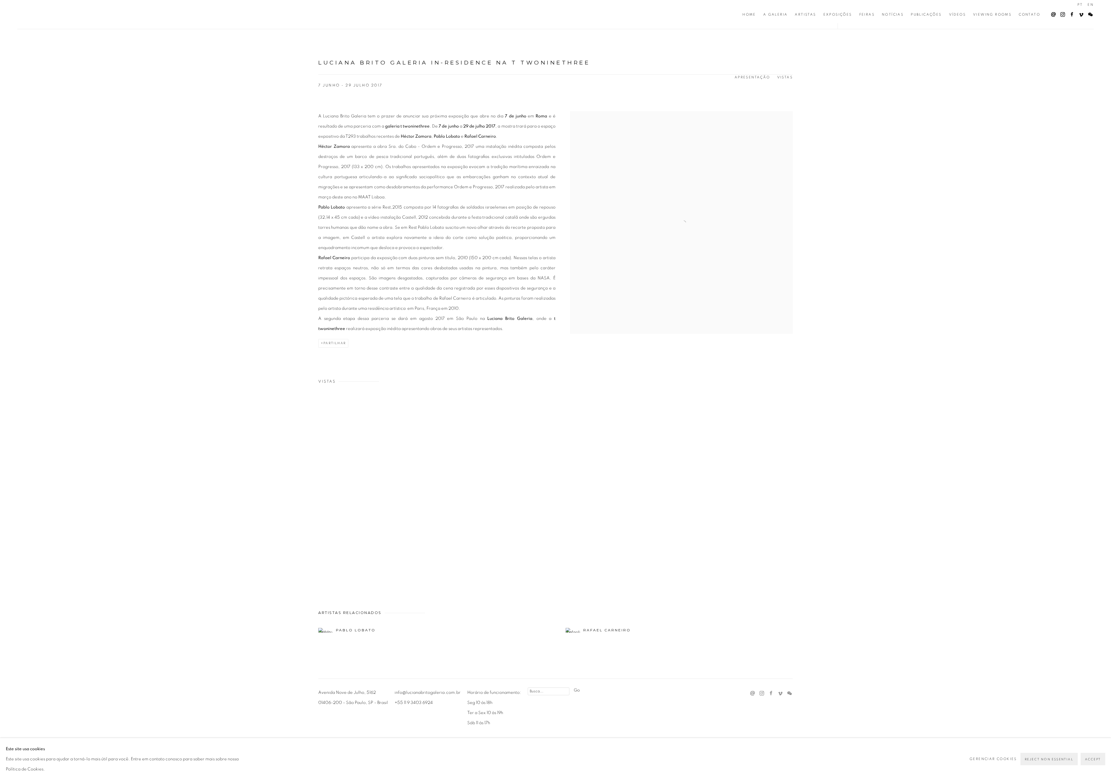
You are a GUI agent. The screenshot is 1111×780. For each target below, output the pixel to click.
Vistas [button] (785, 77)
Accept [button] (1093, 759)
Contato (1029, 14)
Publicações (926, 14)
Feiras (867, 14)
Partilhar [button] (334, 343)
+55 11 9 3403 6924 (414, 702)
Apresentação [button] (752, 77)
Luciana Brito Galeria (55, 15)
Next (1088, 489)
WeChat (1089, 13)
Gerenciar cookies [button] (993, 759)
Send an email (1052, 13)
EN (1091, 4)
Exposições (837, 14)
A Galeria (775, 14)
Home (749, 14)
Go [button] (577, 690)
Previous (23, 489)
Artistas (805, 14)
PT (1080, 4)
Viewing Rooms (992, 14)
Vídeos (957, 14)
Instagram (1061, 13)
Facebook (1070, 13)
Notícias (893, 14)
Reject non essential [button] (1049, 759)
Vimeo (1079, 13)
